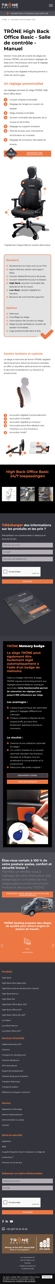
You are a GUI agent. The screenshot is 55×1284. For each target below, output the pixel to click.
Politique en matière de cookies (19, 1281)
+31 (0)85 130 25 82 (27, 1269)
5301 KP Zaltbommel (27, 1260)
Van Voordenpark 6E (27, 1257)
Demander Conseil (27, 775)
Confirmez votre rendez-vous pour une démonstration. (27, 894)
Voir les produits (27, 782)
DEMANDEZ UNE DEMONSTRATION (34, 154)
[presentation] (4, 945)
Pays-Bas (27, 1263)
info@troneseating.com (27, 1266)
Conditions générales (27, 1273)
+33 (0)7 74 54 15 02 (16, 1229)
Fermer (47, 1277)
